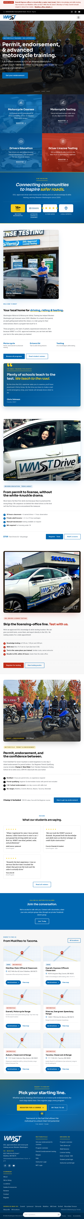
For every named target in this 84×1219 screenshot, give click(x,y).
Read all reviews (42, 884)
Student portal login (66, 1159)
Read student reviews (37, 356)
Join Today (42, 921)
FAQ (37, 1158)
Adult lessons (64, 1149)
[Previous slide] (5, 57)
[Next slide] (79, 57)
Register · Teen (54, 537)
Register (6, 1198)
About (5, 1177)
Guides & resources (10, 1187)
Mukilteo (46, 1206)
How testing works (34, 665)
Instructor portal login (67, 1163)
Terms (69, 1216)
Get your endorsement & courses (44, 1143)
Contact (6, 1194)
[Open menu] (78, 17)
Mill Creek (53, 1206)
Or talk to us (57, 1108)
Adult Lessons (72, 537)
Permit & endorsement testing (46, 1151)
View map (26, 982)
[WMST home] (39, 17)
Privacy (64, 1216)
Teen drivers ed (65, 1145)
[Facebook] (71, 11)
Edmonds (38, 1206)
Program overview (42, 1148)
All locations (74, 940)
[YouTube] (79, 11)
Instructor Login (41, 1162)
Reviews (6, 1191)
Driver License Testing (15, 72)
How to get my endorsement (67, 800)
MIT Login (39, 1165)
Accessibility (77, 1216)
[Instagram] (75, 11)
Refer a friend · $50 (66, 1156)
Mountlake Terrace (70, 1206)
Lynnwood (30, 1206)
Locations (6, 1184)
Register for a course (30, 1108)
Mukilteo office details (43, 7)
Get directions (12, 982)
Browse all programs (14, 356)
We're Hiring (7, 1180)
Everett (22, 1206)
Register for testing (41, 72)
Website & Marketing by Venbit (71, 1209)
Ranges (38, 1155)
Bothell (60, 1206)
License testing (65, 1152)
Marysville (6, 1209)
